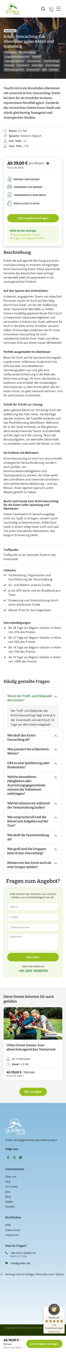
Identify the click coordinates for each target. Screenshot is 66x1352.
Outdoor (37, 56)
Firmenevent (33, 69)
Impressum (12, 1235)
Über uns (10, 1176)
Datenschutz (12, 1230)
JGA (44, 69)
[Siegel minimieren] (63, 1309)
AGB (8, 1225)
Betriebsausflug (27, 52)
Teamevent (10, 52)
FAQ (7, 1181)
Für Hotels (11, 1186)
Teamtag (9, 65)
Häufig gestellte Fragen (26, 234)
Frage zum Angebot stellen (29, 238)
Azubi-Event (23, 65)
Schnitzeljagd (52, 65)
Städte (9, 1201)
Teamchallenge (51, 60)
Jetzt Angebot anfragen (33, 218)
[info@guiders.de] (6, 1263)
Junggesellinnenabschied (17, 56)
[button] (9, 1044)
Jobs (7, 1191)
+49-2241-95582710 (23, 1253)
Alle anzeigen (33, 1092)
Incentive (53, 69)
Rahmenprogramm (14, 69)
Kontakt (10, 1206)
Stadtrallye (37, 65)
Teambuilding (34, 60)
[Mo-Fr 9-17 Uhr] (51, 9)
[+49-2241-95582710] (6, 1253)
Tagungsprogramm (14, 60)
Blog (8, 1196)
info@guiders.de (20, 1263)
